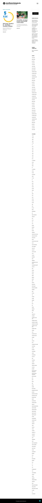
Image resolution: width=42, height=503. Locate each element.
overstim (33, 367)
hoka (32, 291)
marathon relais (34, 328)
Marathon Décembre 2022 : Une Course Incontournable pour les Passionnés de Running (35, 35)
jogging (33, 300)
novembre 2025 (34, 73)
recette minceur (34, 402)
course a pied (34, 251)
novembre (33, 360)
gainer (33, 275)
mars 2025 (33, 87)
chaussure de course (35, 234)
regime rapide (34, 411)
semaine (33, 430)
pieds (33, 381)
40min (33, 190)
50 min (33, 200)
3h (32, 179)
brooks (33, 230)
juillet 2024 (33, 101)
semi (32, 437)
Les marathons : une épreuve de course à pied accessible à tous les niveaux (22, 21)
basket (33, 225)
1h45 (32, 155)
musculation (33, 351)
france (33, 273)
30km (33, 176)
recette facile (34, 400)
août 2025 (33, 78)
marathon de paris (34, 320)
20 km (33, 162)
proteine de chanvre (35, 393)
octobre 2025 (34, 75)
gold (32, 280)
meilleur (33, 337)
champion (33, 232)
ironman (33, 296)
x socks (33, 490)
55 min (33, 202)
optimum (33, 363)
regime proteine (34, 409)
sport (32, 441)
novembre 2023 (34, 115)
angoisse (33, 216)
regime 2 (33, 404)
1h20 (32, 148)
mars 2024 (33, 108)
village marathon (34, 479)
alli (32, 213)
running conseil (34, 420)
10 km (33, 137)
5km (32, 206)
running (33, 416)
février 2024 (33, 110)
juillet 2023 (33, 122)
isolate (33, 298)
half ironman (33, 286)
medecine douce (34, 335)
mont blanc (33, 346)
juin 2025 (33, 82)
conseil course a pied (35, 241)
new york (33, 356)
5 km (32, 197)
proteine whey (34, 397)
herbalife (33, 289)
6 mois (33, 207)
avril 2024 (33, 106)
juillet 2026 (33, 59)
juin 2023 (33, 124)
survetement (34, 451)
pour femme (33, 388)
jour (32, 301)
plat (32, 383)
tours (32, 455)
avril (32, 223)
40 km (33, 186)
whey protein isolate (35, 488)
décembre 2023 (34, 113)
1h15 (32, 146)
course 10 (33, 248)
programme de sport (35, 390)
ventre (33, 476)
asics (32, 220)
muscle (33, 347)
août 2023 (33, 120)
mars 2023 (33, 129)
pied (32, 379)
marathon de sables (35, 322)
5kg (32, 204)
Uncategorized (34, 469)
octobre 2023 (34, 117)
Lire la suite (18, 28)
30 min (33, 172)
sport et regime (34, 444)
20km (33, 165)
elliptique (33, 260)
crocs (33, 253)
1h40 (32, 153)
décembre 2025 (34, 71)
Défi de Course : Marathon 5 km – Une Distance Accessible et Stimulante (8, 25)
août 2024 (33, 99)
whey (32, 483)
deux (32, 258)
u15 (32, 467)
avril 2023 (33, 127)
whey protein (34, 486)
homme (33, 293)
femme (33, 270)
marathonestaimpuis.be (13, 3)
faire (32, 268)
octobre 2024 (34, 96)
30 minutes (33, 174)
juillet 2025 (33, 80)
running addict (34, 418)
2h (32, 167)
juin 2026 (33, 61)
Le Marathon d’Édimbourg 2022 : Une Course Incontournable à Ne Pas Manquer (35, 30)
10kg (32, 139)
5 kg (32, 195)
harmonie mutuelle (34, 287)
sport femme (34, 446)
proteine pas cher (34, 395)
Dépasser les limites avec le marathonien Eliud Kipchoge (35, 25)
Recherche (35, 13)
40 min (33, 188)
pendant (33, 368)
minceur (33, 340)
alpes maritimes (34, 214)
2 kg (32, 158)
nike (32, 358)
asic (32, 218)
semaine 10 (33, 432)
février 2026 (33, 68)
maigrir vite (33, 314)
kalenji (33, 307)
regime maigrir (34, 407)
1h (32, 144)
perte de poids (34, 376)
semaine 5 (33, 434)
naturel (33, 353)
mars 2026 (33, 66)
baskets (33, 227)
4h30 (32, 193)
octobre (33, 361)
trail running (33, 458)
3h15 (32, 181)
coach (33, 239)
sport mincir (33, 448)
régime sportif (34, 413)
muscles (33, 349)
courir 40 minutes (34, 244)
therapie (33, 453)
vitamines (33, 481)
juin (32, 305)
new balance (33, 354)
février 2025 (33, 89)
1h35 (32, 151)
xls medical (33, 493)
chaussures (33, 237)
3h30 (32, 183)
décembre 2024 (34, 92)
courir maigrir (34, 246)
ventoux (33, 474)
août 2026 (33, 57)
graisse (33, 282)
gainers (33, 277)
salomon (33, 423)
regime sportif (34, 414)
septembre (33, 439)
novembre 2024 (34, 94)
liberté (33, 310)
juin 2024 (33, 103)
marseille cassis (34, 333)
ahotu (32, 209)
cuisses (33, 255)
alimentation (33, 211)
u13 (32, 465)
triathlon (33, 460)
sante (33, 425)
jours (32, 303)
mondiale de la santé (35, 344)
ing (32, 294)
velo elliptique (34, 472)
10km (33, 141)
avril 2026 (33, 64)
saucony (33, 427)
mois (32, 342)
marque (33, 330)
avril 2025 (33, 85)
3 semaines (33, 169)
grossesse (33, 284)
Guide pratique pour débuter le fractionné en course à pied (35, 21)
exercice (33, 266)
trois (32, 462)
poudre (33, 386)
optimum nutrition (34, 365)
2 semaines (33, 160)
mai (32, 312)
